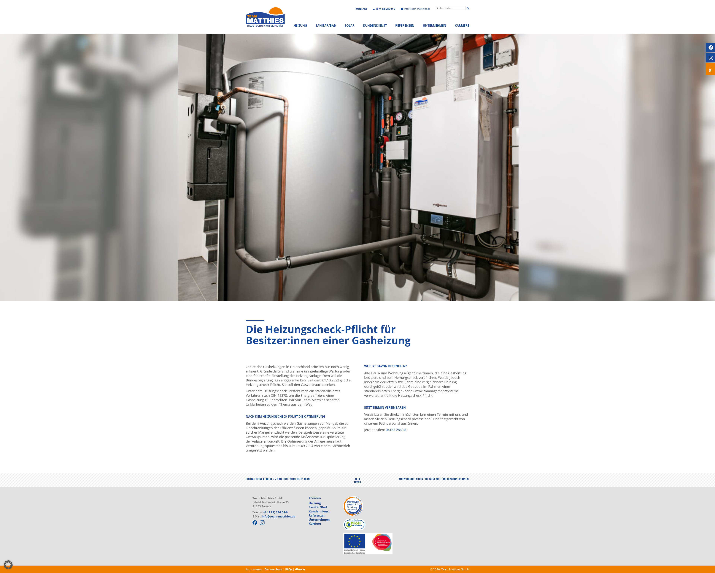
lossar (301, 569)
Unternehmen (434, 25)
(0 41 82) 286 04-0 (275, 512)
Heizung (300, 25)
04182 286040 (396, 429)
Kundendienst (375, 25)
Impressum (254, 569)
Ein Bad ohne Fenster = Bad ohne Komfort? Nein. (278, 479)
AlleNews (357, 480)
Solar (350, 25)
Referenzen (404, 25)
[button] (8, 565)
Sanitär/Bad (326, 25)
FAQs (289, 569)
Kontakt (361, 8)
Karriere (462, 25)
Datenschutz (273, 569)
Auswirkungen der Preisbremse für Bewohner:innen (433, 479)
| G (295, 569)
